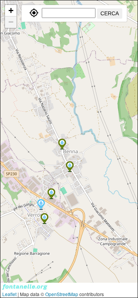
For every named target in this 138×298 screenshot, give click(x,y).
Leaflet (9, 294)
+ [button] (10, 10)
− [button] (10, 22)
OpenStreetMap (61, 294)
